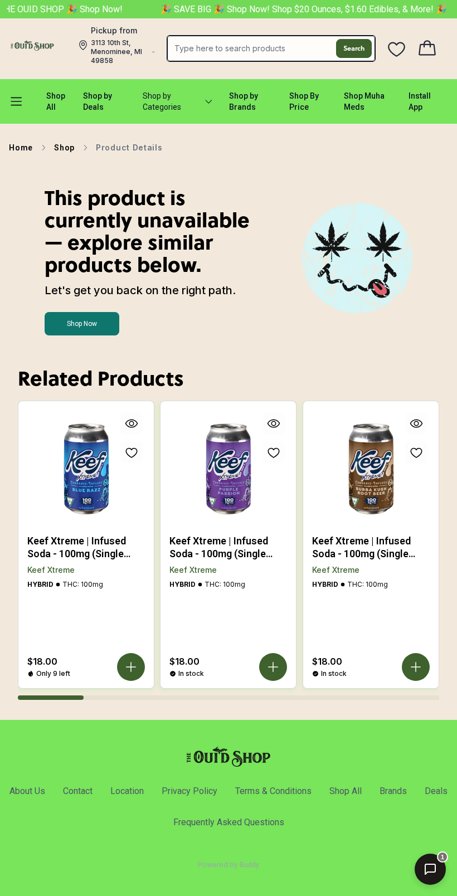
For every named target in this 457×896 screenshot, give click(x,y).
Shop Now (82, 324)
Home (21, 147)
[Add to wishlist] (131, 452)
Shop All (345, 791)
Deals (436, 791)
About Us (27, 791)
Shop (64, 147)
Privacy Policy (189, 791)
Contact (78, 791)
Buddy (249, 865)
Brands (393, 791)
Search (353, 48)
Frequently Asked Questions (228, 822)
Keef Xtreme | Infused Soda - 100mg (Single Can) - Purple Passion (218, 547)
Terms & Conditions (273, 791)
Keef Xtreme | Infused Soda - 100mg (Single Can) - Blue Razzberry (76, 547)
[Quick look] (131, 423)
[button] (131, 667)
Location (127, 791)
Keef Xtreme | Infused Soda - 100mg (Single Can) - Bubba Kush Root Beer (366, 547)
